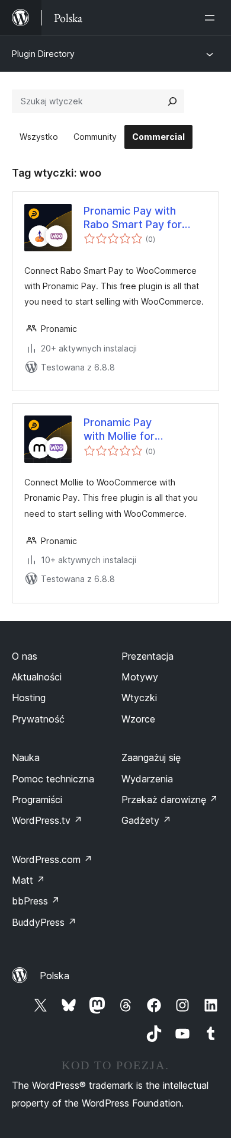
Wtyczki (139, 698)
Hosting (29, 698)
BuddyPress (44, 922)
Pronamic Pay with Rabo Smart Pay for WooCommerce (133, 218)
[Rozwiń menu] (212, 18)
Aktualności (37, 677)
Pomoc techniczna (53, 779)
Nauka (26, 757)
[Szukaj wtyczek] (172, 101)
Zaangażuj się (151, 757)
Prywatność (38, 719)
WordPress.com (52, 859)
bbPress (36, 901)
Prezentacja (147, 656)
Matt (28, 880)
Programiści (37, 799)
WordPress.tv (47, 820)
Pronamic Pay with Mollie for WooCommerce (123, 429)
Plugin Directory (43, 54)
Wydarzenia (147, 779)
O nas (24, 656)
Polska (54, 976)
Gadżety (146, 820)
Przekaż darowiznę (169, 799)
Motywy (139, 677)
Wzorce (138, 719)
